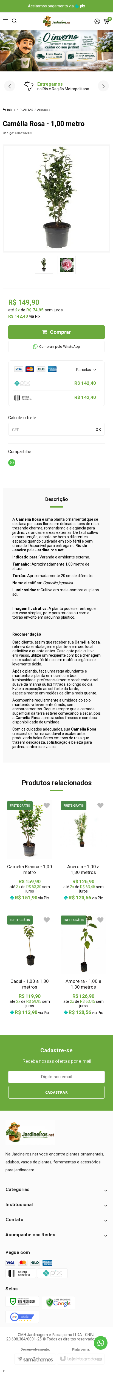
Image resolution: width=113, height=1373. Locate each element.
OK (98, 429)
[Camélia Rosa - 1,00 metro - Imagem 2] (67, 265)
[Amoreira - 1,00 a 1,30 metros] (83, 965)
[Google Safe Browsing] (58, 1302)
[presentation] (9, 85)
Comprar (60, 332)
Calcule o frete (22, 417)
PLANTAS (26, 110)
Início (11, 110)
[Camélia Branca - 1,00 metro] (29, 850)
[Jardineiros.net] (56, 21)
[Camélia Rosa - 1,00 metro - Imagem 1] (44, 265)
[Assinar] (56, 1092)
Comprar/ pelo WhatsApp (59, 346)
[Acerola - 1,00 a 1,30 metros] (83, 850)
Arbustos (43, 110)
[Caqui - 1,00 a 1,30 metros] (29, 965)
